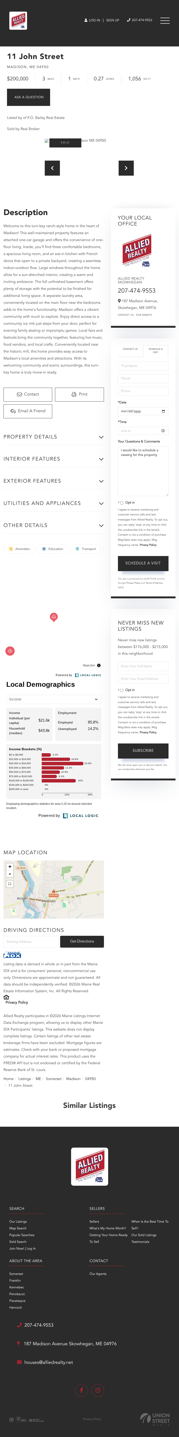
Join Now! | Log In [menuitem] (22, 1248)
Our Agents (144, 315)
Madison (73, 1079)
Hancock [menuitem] (15, 1307)
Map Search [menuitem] (18, 1228)
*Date (122, 402)
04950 (90, 1079)
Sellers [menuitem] (94, 1222)
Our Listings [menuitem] (18, 1222)
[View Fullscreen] (9, 884)
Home (8, 1079)
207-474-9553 (141, 20)
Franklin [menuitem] (15, 1281)
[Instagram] (97, 1390)
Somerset (54, 1079)
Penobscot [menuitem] (17, 1294)
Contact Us (126, 315)
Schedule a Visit (155, 351)
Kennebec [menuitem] (16, 1287)
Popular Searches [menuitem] (21, 1235)
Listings (24, 1079)
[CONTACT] (28, 97)
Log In (94, 20)
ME (38, 1079)
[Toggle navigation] (165, 21)
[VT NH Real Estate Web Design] (155, 1419)
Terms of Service (154, 583)
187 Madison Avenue (69, 1344)
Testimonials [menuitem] (140, 1242)
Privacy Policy (17, 1003)
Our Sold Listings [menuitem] (143, 1235)
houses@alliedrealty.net (48, 1362)
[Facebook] (81, 1390)
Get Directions (82, 941)
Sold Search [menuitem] (18, 1242)
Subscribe (143, 751)
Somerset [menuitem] (16, 1274)
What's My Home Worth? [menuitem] (108, 1228)
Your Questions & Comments (139, 441)
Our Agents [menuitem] (98, 1274)
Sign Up (112, 20)
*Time (122, 422)
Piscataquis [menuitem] (17, 1301)
